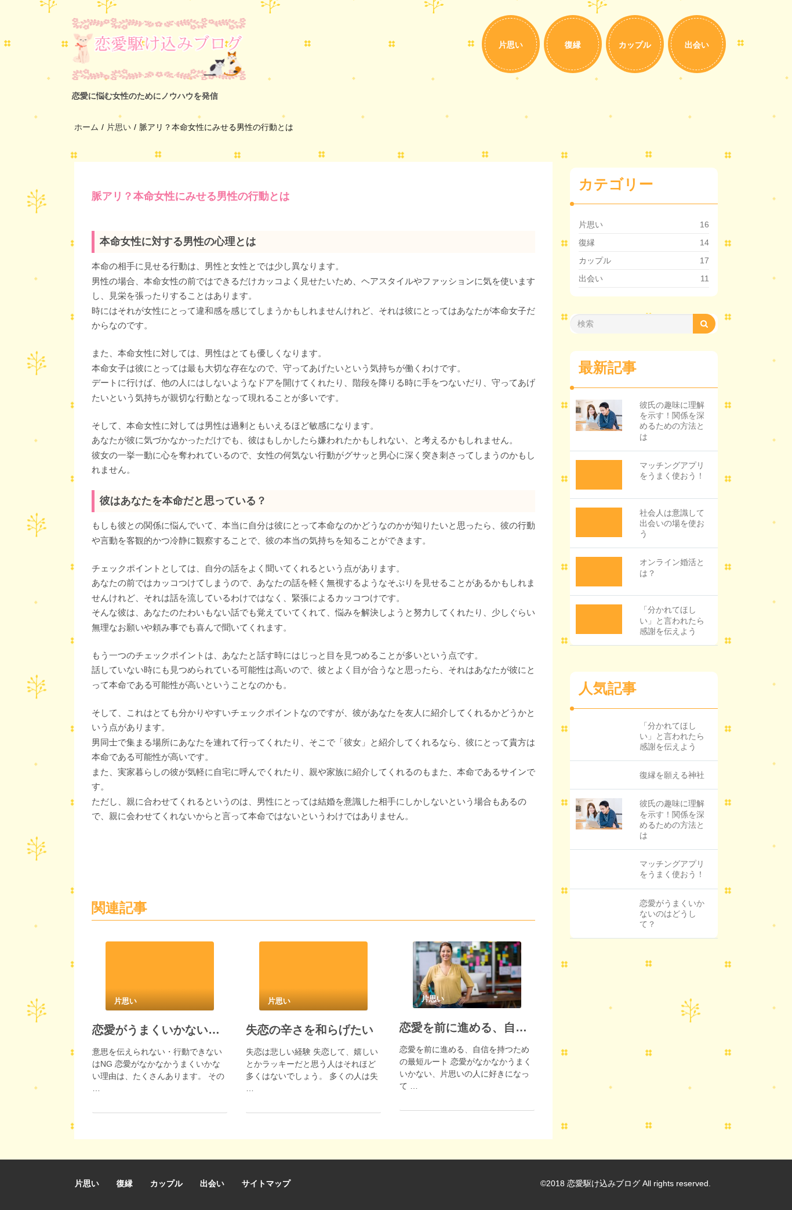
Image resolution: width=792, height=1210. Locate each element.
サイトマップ (266, 1183)
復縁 (573, 44)
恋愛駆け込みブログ (603, 1183)
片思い (511, 44)
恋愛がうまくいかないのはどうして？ (159, 1029)
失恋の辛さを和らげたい (309, 1029)
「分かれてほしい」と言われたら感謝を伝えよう (672, 620)
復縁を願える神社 (672, 775)
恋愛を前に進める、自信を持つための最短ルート (467, 1027)
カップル (635, 44)
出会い (697, 44)
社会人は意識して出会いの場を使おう (672, 523)
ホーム (86, 127)
